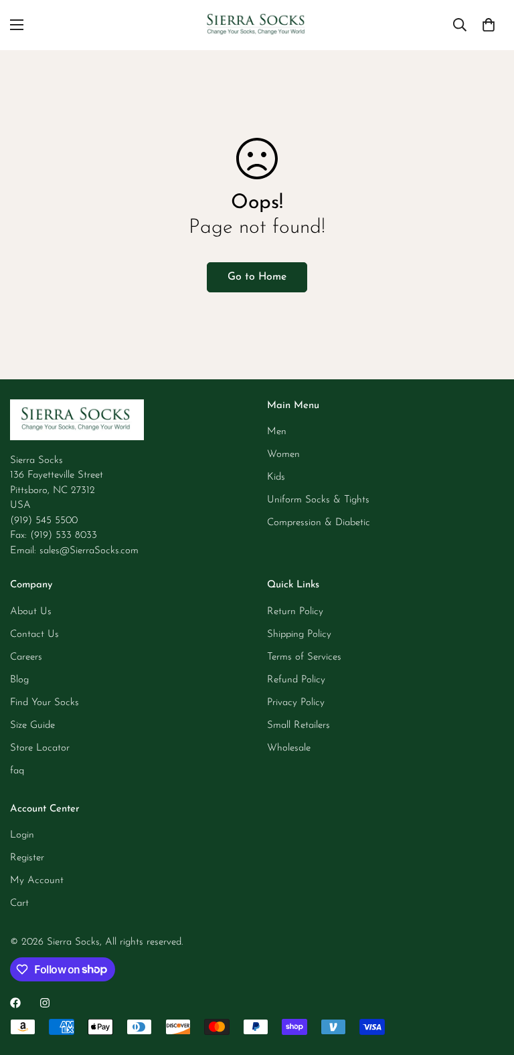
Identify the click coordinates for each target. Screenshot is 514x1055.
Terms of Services (304, 657)
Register (27, 858)
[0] (488, 24)
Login (22, 835)
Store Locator (40, 748)
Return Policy (295, 612)
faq (17, 771)
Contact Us (34, 635)
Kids (276, 477)
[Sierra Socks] (257, 25)
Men (276, 432)
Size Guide (32, 726)
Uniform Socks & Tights (318, 500)
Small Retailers (298, 726)
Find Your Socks (44, 703)
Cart (19, 903)
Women (283, 455)
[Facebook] (15, 1002)
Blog (19, 680)
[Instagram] (44, 1002)
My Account (37, 881)
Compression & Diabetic (318, 523)
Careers (26, 657)
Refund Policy (296, 680)
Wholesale (289, 748)
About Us (31, 612)
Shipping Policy (299, 635)
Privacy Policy (296, 703)
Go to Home (257, 277)
